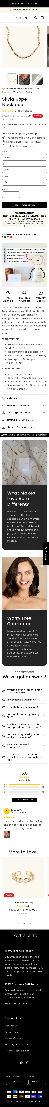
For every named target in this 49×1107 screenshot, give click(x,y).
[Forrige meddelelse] (5, 3)
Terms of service (14, 1038)
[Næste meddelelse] (44, 3)
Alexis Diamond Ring (23, 903)
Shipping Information (16, 1044)
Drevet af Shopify (33, 1101)
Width (5, 176)
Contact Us (11, 1025)
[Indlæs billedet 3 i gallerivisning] (37, 79)
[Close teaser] (42, 565)
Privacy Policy (12, 1032)
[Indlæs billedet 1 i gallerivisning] (11, 79)
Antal (4, 189)
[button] (6, 18)
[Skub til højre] (46, 80)
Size (4, 164)
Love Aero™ (20, 1101)
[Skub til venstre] (3, 80)
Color (4, 151)
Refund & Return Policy (17, 1050)
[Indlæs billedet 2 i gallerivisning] (24, 79)
